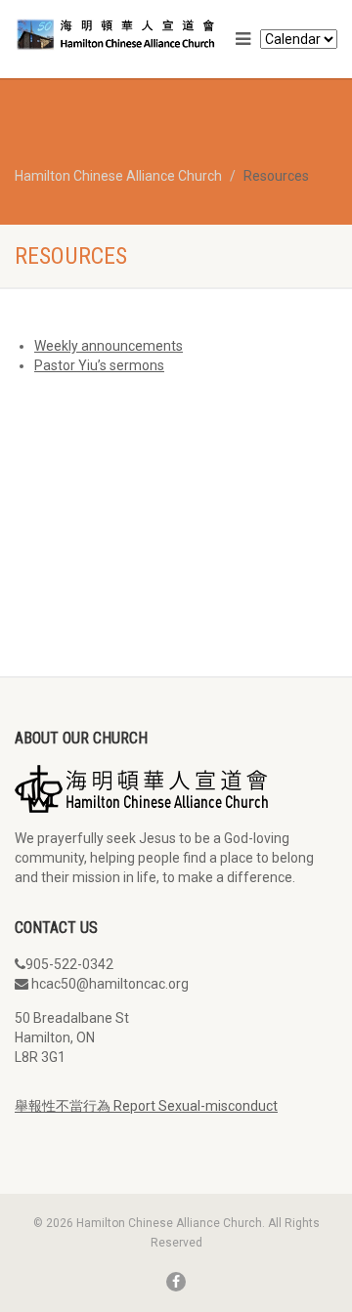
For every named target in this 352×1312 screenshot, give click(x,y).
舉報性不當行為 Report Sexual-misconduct (146, 1106)
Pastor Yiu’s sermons (99, 365)
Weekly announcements (108, 346)
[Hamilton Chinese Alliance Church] (117, 33)
